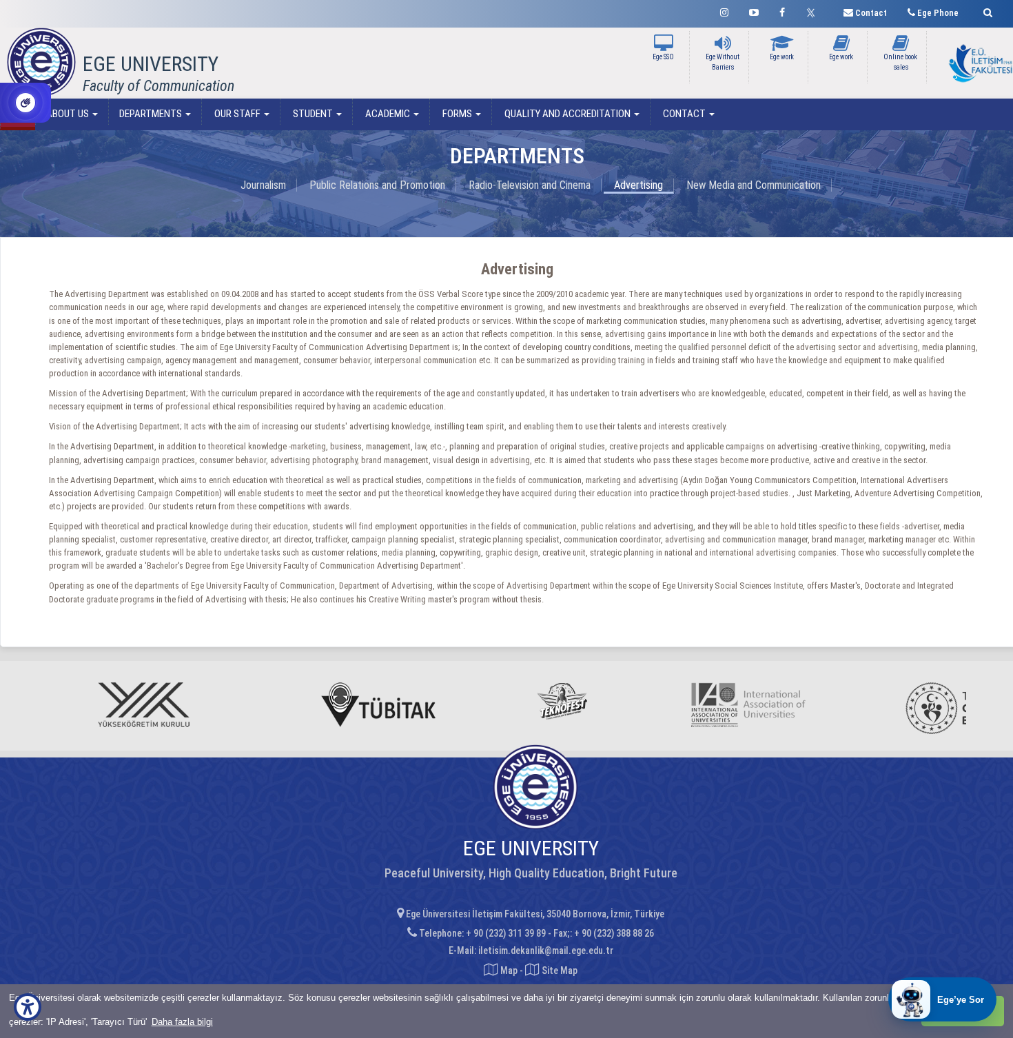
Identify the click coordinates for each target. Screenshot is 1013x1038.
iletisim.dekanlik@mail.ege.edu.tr (545, 950)
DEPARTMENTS (151, 114)
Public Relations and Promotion (377, 185)
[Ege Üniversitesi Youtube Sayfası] (754, 10)
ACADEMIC (387, 114)
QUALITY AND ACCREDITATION (567, 114)
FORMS (457, 114)
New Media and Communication (753, 185)
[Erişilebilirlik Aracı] (27, 1007)
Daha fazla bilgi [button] (182, 1022)
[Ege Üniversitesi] (986, 10)
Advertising (638, 185)
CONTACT (684, 114)
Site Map (558, 970)
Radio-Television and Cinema (530, 185)
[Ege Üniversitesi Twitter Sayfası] (814, 11)
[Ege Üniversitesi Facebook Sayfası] (782, 10)
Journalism (263, 185)
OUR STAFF (237, 114)
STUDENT (313, 114)
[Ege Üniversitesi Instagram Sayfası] (724, 10)
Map (509, 970)
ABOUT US (68, 114)
